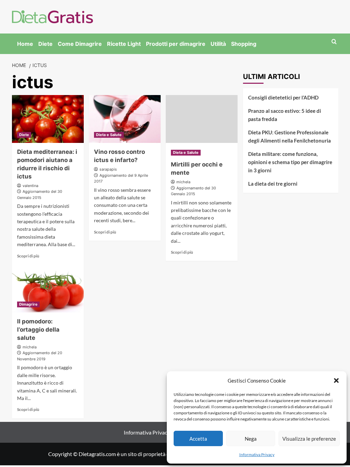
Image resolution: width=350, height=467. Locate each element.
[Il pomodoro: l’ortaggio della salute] (48, 288)
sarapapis (108, 169)
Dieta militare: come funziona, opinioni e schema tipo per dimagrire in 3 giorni (290, 162)
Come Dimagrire (80, 43)
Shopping (243, 43)
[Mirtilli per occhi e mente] (202, 119)
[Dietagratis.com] (52, 16)
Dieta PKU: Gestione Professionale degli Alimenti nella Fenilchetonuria (289, 136)
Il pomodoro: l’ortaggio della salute (38, 329)
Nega (251, 439)
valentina (30, 185)
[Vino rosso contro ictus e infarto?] (125, 119)
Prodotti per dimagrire (175, 43)
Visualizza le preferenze (309, 439)
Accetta (198, 439)
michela (183, 181)
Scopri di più (28, 255)
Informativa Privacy (256, 454)
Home (25, 43)
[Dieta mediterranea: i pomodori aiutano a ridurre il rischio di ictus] (48, 119)
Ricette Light (124, 43)
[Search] (334, 42)
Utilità (218, 43)
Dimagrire (28, 304)
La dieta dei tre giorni (272, 184)
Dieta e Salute (109, 134)
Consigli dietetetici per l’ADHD (283, 97)
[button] (336, 380)
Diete (45, 43)
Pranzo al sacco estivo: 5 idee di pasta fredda (284, 115)
